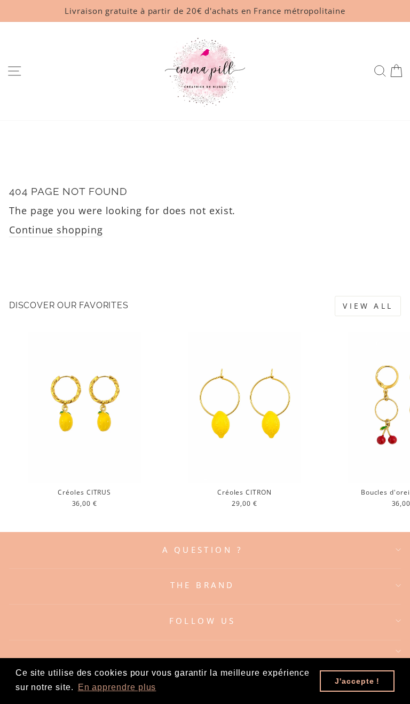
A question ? (202, 549)
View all (368, 306)
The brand (202, 585)
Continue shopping (56, 229)
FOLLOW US (202, 620)
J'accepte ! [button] (357, 681)
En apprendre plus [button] (117, 687)
